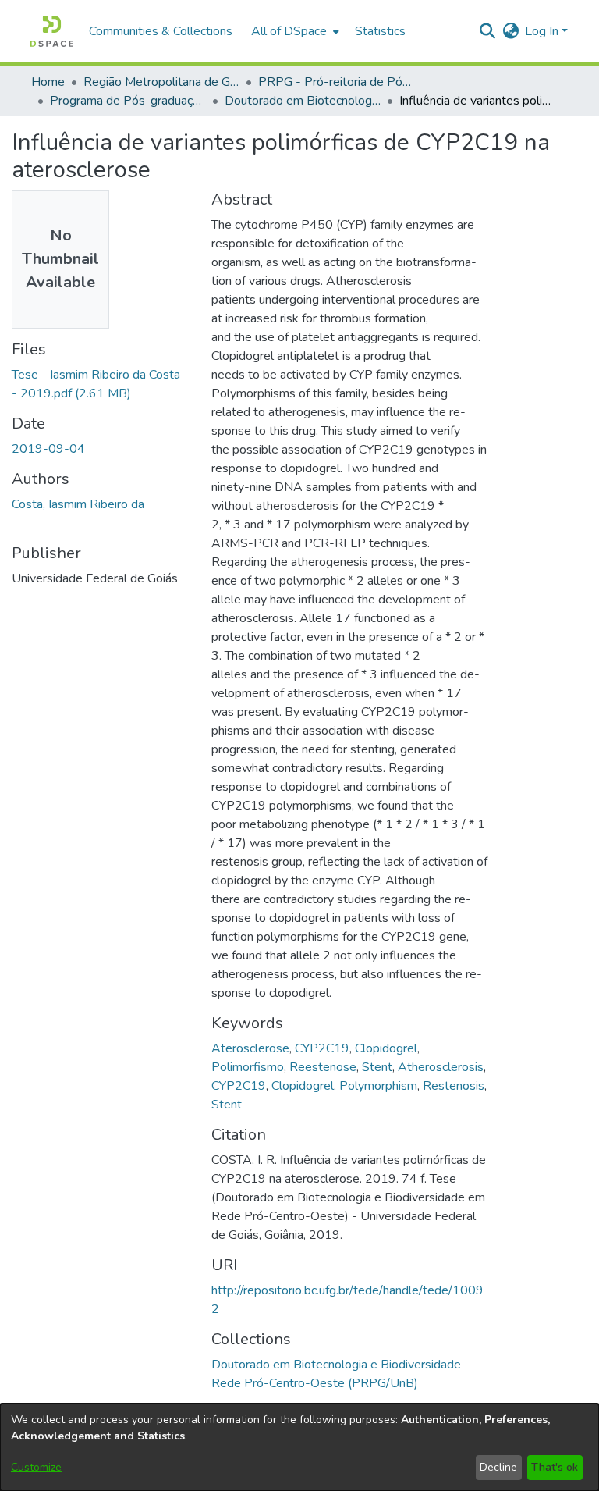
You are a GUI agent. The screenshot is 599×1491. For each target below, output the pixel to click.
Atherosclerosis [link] (441, 1067)
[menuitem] (293, 31)
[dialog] (299, 1447)
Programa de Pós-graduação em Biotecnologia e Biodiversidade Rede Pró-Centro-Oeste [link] (128, 100)
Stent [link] (377, 1067)
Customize (36, 1467)
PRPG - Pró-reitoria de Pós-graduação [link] (336, 82)
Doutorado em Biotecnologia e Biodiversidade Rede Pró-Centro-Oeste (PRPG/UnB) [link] (303, 100)
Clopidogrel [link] (386, 1048)
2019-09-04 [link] (48, 448)
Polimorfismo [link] (247, 1067)
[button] (51, 31)
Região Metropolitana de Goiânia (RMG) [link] (161, 82)
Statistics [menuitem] (380, 31)
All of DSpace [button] (289, 31)
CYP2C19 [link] (322, 1048)
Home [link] (48, 82)
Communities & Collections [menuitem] (160, 31)
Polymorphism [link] (378, 1085)
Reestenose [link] (322, 1067)
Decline (498, 1467)
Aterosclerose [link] (250, 1048)
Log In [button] (543, 31)
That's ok (554, 1467)
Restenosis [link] (453, 1085)
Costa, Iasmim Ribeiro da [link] (78, 504)
